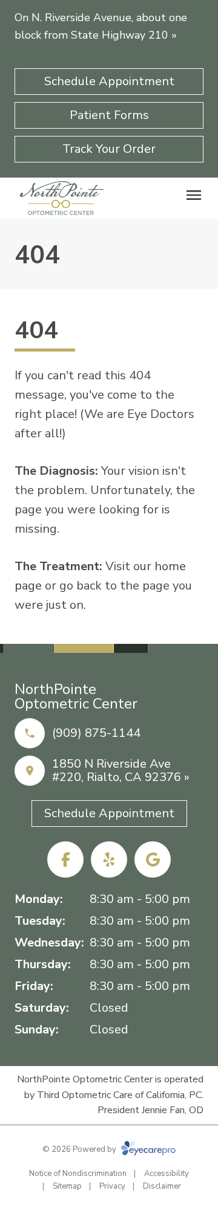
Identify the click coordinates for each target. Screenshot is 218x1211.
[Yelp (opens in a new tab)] (109, 859)
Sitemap (67, 1186)
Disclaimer (162, 1186)
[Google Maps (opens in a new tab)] (152, 859)
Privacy (112, 1186)
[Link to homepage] (62, 198)
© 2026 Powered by (80, 1149)
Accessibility (166, 1173)
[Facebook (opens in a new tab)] (65, 859)
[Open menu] (193, 195)
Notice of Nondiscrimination (78, 1173)
